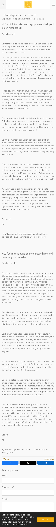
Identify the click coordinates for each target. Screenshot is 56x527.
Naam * (5, 475)
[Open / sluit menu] (53, 4)
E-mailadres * (8, 487)
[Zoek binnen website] (3, 4)
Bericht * (5, 499)
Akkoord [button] (45, 520)
